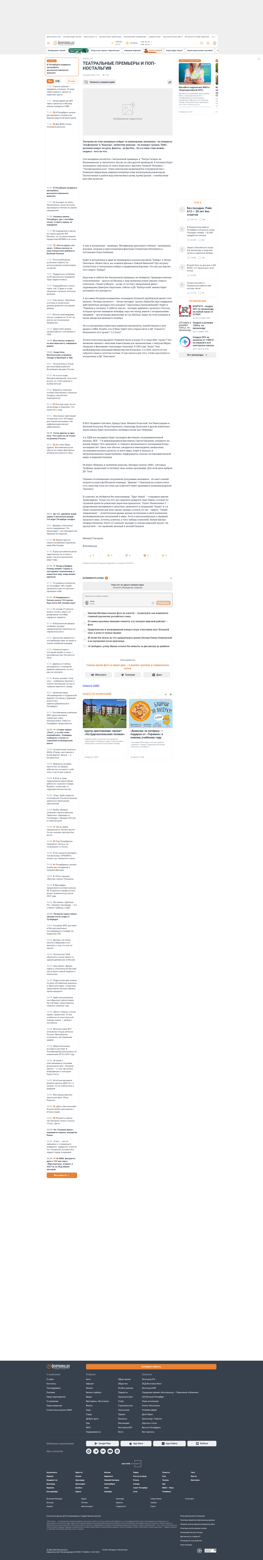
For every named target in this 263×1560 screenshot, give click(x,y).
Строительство (125, 1405)
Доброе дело (92, 1419)
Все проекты (148, 1432)
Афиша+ (90, 1383)
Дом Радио (147, 1414)
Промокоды (197, 300)
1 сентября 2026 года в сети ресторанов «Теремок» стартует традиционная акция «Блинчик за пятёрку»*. (148, 744)
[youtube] (110, 1451)
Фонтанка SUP (54, 37)
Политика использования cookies (193, 1528)
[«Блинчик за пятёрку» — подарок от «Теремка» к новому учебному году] (150, 713)
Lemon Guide (155, 37)
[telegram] (96, 1451)
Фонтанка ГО (90, 37)
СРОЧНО (51, 61)
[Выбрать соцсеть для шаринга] (170, 82)
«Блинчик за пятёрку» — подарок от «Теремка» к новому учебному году (147, 734)
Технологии (123, 1410)
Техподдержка (53, 1388)
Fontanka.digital (149, 1410)
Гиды (88, 1410)
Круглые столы (149, 1423)
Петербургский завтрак (197, 37)
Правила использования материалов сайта (197, 1524)
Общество (123, 1383)
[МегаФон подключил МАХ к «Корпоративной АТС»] (195, 74)
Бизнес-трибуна (93, 1392)
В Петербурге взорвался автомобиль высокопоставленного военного (59, 68)
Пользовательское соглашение (192, 1516)
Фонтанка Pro (148, 1379)
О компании (52, 1401)
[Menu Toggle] (48, 43)
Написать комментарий (102, 82)
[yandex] (117, 1451)
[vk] (103, 1451)
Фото (120, 1432)
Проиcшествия (125, 1397)
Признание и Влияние (135, 37)
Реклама (51, 1392)
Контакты (51, 1383)
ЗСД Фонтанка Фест (173, 37)
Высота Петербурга (151, 1427)
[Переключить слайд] (216, 74)
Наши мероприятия (56, 1397)
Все (50, 81)
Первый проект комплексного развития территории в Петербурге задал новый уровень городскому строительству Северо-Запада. (104, 741)
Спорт (121, 1401)
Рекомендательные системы (191, 1532)
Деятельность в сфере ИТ (190, 1537)
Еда (88, 1423)
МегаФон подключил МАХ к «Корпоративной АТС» (194, 88)
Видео (89, 1397)
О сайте (50, 1379)
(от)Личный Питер (72, 37)
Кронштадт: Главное (152, 1419)
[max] (89, 1451)
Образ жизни (124, 1379)
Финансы (122, 1419)
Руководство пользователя (191, 1541)
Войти (92, 604)
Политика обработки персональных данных (197, 1520)
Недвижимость (93, 1432)
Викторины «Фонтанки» (97, 1401)
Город (89, 1414)
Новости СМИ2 (91, 685)
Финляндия (123, 1423)
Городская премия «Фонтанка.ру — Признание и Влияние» (170, 1392)
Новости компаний (97, 693)
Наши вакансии (54, 1405)
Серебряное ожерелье (110, 37)
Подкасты (123, 1392)
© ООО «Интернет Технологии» (115, 1550)
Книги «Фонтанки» (151, 1405)
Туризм (121, 1414)
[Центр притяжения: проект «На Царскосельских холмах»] (104, 713)
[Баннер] (78, 50)
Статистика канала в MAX (59, 1410)
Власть (89, 1405)
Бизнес (89, 1388)
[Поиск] (201, 43)
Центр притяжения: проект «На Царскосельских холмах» (105, 732)
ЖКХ (88, 1427)
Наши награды (186, 1545)
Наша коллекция (150, 1401)
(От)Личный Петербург (153, 1397)
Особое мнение (125, 1388)
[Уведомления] (208, 43)
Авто (88, 1379)
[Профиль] (214, 43)
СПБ (57, 81)
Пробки (132, 43)
